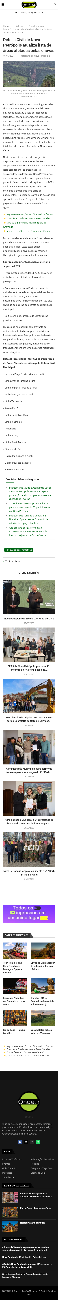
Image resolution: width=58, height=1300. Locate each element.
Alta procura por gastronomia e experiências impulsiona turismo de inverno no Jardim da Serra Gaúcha (28, 531)
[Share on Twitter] (12, 561)
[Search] (54, 4)
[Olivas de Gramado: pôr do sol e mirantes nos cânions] (43, 951)
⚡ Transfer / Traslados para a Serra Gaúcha (26, 218)
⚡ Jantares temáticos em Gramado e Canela (26, 230)
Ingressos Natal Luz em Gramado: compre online (14, 1001)
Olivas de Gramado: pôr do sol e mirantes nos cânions (43, 966)
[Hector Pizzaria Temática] (10, 1226)
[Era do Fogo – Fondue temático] (15, 1018)
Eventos (6, 1164)
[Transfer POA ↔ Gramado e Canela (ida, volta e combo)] (43, 986)
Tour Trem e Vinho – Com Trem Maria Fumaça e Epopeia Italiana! (13, 967)
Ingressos (7, 1173)
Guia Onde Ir (9, 1168)
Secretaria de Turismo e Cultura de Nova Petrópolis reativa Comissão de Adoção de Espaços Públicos (28, 519)
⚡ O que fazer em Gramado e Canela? (23, 1052)
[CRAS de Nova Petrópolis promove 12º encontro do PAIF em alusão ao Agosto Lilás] (29, 645)
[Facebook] (20, 1142)
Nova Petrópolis (36, 26)
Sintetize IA (8, 1177)
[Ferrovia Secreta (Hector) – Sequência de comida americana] (10, 1197)
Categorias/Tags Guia (42, 1168)
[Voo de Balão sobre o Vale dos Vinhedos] (43, 1018)
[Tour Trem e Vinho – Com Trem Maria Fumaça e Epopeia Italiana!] (15, 951)
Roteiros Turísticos (11, 1159)
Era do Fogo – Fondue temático (14, 1032)
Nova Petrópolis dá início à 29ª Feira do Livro (29, 618)
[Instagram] (32, 1142)
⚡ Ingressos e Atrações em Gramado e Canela (28, 214)
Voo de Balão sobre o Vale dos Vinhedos (41, 1032)
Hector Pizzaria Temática (32, 1223)
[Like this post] (6, 561)
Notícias (19, 26)
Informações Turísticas (42, 1159)
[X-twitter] (26, 1142)
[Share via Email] (19, 561)
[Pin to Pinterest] (16, 561)
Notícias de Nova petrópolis (19, 550)
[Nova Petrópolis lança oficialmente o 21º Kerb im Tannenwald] (29, 849)
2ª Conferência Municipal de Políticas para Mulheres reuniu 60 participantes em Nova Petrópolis (29, 507)
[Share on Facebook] (9, 561)
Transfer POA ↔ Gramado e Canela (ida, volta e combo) (43, 1001)
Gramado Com (38, 1173)
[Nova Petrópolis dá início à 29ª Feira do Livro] (29, 597)
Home (6, 26)
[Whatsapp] (38, 1142)
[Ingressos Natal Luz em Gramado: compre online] (15, 986)
